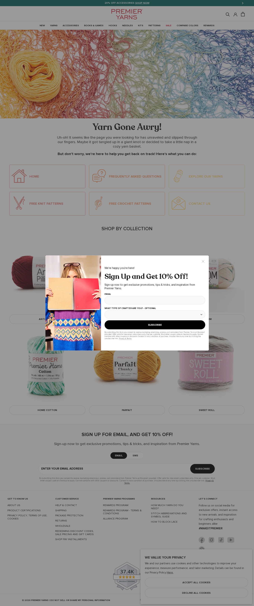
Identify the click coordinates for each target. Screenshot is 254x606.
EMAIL (107, 294)
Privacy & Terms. (125, 338)
